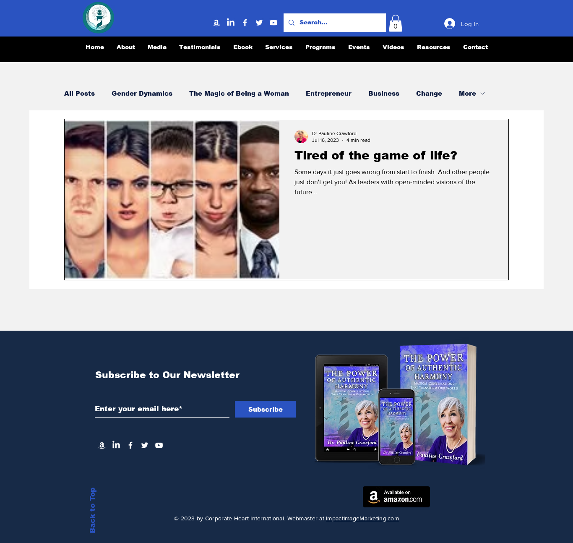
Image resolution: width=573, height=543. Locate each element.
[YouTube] (273, 22)
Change (429, 93)
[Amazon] (216, 22)
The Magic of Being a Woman (239, 93)
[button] (395, 23)
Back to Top (92, 510)
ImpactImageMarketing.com (362, 518)
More (467, 93)
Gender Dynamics (142, 93)
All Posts (79, 93)
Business (383, 93)
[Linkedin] (230, 22)
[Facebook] (245, 22)
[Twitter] (259, 22)
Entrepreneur (329, 93)
